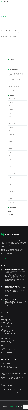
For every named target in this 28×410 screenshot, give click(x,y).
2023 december (11, 105)
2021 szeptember (12, 145)
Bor (2, 32)
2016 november (11, 195)
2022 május (10, 127)
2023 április (10, 116)
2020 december (11, 155)
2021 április (10, 152)
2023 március (11, 120)
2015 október (11, 202)
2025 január (10, 102)
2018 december (11, 173)
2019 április (10, 166)
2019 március (11, 170)
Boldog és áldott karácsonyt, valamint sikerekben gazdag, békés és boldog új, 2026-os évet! (16, 74)
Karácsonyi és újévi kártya (14, 79)
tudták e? (11, 214)
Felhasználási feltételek (6, 258)
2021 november (11, 141)
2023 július (10, 109)
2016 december (11, 191)
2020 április (10, 159)
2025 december (11, 98)
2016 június (10, 198)
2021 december (11, 138)
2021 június (10, 148)
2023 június (10, 113)
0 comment (12, 32)
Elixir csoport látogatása (13, 86)
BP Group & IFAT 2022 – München (10, 30)
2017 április (10, 188)
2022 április (10, 130)
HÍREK (6, 32)
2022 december (11, 123)
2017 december (11, 184)
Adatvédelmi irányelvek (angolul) (8, 256)
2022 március (11, 134)
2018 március (11, 180)
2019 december (11, 163)
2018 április (10, 177)
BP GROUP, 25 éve (12, 90)
